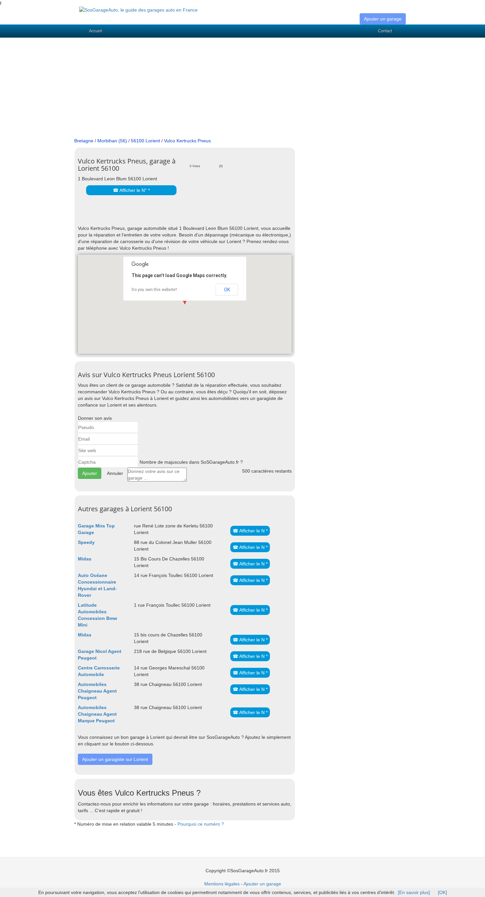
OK (227, 289)
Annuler (115, 473)
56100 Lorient (145, 140)
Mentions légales (222, 883)
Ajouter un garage (383, 18)
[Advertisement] (242, 88)
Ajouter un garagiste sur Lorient (115, 759)
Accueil (95, 31)
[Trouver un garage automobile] (138, 9)
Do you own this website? (154, 289)
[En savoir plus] (414, 892)
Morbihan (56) (112, 140)
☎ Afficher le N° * (131, 190)
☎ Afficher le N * (250, 530)
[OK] (442, 892)
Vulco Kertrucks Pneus (187, 140)
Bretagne (83, 140)
